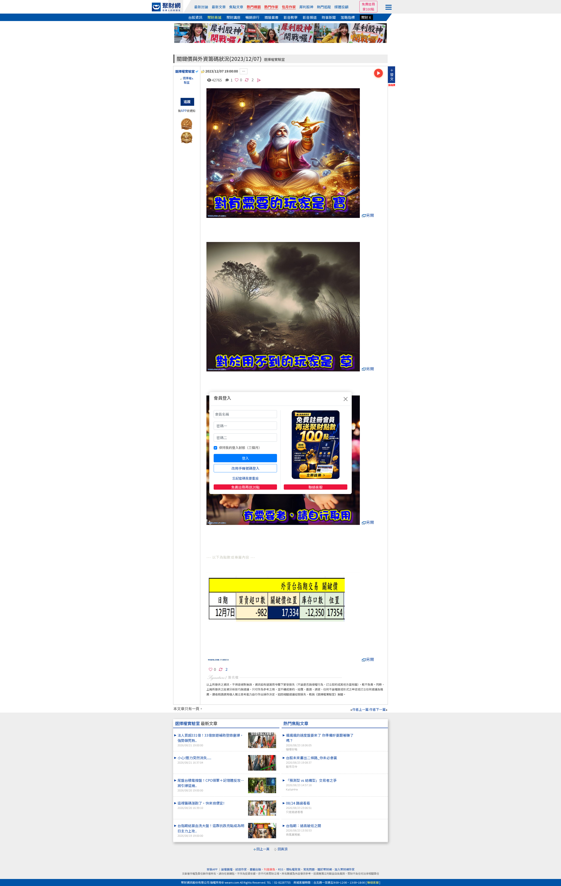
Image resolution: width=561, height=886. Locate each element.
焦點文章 (236, 6)
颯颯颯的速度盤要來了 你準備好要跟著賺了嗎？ (319, 741)
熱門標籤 (254, 6)
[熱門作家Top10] (186, 136)
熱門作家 (271, 6)
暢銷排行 (252, 17)
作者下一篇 (377, 709)
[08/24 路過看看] (370, 800)
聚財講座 (233, 17)
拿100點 (368, 9)
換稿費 (391, 85)
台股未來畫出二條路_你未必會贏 (311, 762)
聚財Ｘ (366, 17)
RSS (280, 869)
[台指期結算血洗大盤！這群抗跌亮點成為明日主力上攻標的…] (262, 831)
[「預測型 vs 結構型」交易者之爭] (370, 778)
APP (184, 111)
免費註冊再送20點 (245, 487)
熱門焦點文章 (295, 723)
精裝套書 (272, 17)
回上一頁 (263, 849)
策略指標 (348, 17)
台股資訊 (195, 17)
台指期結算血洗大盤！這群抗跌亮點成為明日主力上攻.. (211, 830)
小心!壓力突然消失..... (194, 759)
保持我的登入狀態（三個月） (240, 447)
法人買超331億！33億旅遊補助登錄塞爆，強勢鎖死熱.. (210, 739)
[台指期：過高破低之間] (370, 823)
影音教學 (291, 17)
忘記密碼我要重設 (245, 478)
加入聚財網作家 (345, 869)
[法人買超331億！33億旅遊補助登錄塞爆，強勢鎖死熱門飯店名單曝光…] (262, 740)
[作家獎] (186, 123)
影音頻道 (310, 17)
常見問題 (309, 869)
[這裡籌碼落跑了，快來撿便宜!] (262, 808)
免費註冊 (368, 4)
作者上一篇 (360, 709)
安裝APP (212, 869)
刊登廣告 (269, 869)
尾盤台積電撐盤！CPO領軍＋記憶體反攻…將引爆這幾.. (211, 785)
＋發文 (392, 74)
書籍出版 (255, 869)
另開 (370, 215)
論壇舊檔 (227, 869)
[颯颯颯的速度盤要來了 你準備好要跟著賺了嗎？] (370, 732)
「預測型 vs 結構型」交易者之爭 (311, 784)
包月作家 (289, 6)
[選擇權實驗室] (186, 85)
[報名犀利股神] (280, 32)
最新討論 (201, 6)
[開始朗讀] (378, 73)
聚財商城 (214, 17)
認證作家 (241, 869)
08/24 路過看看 (299, 807)
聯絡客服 (316, 487)
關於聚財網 (325, 869)
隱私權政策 (293, 869)
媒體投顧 (341, 6)
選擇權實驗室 (274, 59)
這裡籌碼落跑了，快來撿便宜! (201, 805)
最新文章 (219, 6)
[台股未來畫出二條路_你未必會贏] (370, 755)
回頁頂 (283, 849)
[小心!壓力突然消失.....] (262, 763)
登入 (245, 458)
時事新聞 (329, 17)
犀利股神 (306, 6)
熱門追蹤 (324, 6)
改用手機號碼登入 (245, 468)
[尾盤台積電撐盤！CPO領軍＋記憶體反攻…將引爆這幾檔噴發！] (262, 785)
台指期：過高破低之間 (303, 830)
